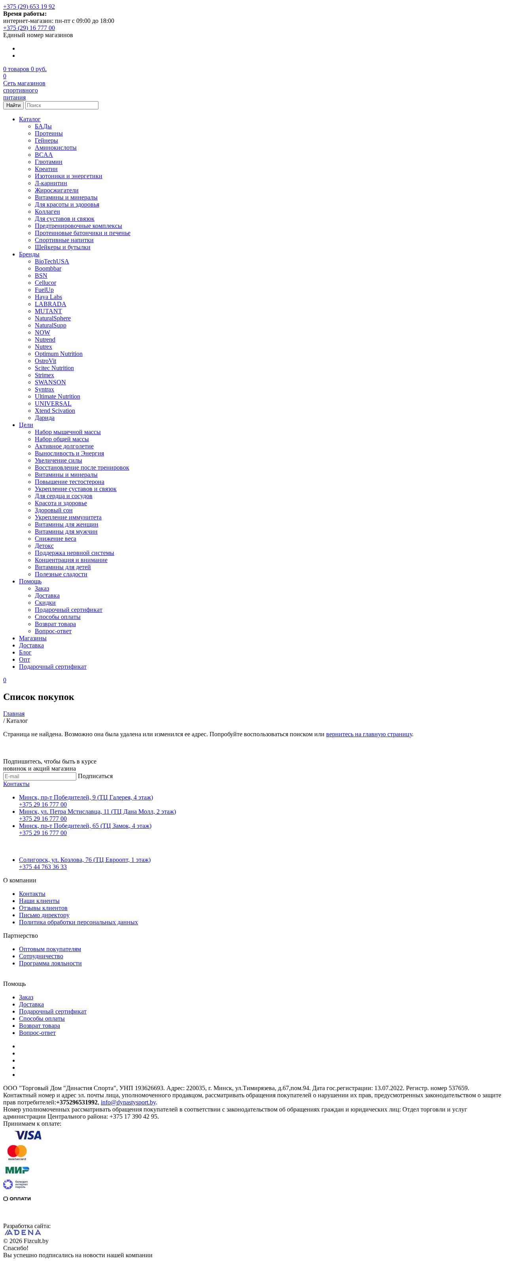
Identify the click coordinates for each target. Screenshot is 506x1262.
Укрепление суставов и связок (76, 488)
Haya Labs (48, 296)
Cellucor (45, 282)
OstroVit (45, 360)
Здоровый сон (54, 510)
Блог (25, 652)
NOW (42, 332)
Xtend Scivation (55, 410)
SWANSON (50, 382)
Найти (13, 105)
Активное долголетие (64, 446)
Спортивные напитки (64, 240)
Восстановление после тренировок (82, 467)
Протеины (49, 133)
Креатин (46, 169)
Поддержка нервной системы (74, 552)
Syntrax (44, 389)
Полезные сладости (61, 574)
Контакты (16, 784)
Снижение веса (55, 538)
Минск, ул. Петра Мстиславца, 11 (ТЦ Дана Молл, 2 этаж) (97, 811)
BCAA (44, 154)
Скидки (45, 602)
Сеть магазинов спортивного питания (24, 90)
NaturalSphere (53, 318)
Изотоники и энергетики (68, 176)
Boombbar (48, 268)
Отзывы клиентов (43, 908)
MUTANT (48, 311)
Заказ (42, 588)
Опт (24, 659)
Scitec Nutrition (54, 368)
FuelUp (44, 289)
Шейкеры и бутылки (63, 247)
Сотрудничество (41, 956)
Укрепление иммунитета (68, 517)
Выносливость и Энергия (69, 453)
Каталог (30, 119)
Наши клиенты (39, 900)
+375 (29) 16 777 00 (29, 27)
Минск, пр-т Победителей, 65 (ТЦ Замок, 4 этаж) (85, 825)
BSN (41, 275)
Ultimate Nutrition (57, 396)
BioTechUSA (52, 261)
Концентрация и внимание (71, 560)
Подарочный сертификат (68, 609)
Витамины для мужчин (66, 531)
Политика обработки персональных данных (78, 922)
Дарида (45, 417)
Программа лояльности (50, 963)
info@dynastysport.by (128, 1102)
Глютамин (48, 161)
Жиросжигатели (57, 190)
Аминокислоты (56, 147)
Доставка (47, 595)
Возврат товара (55, 624)
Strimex (44, 375)
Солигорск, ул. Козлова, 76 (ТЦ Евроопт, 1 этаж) (85, 859)
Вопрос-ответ (53, 631)
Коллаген (47, 211)
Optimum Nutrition (59, 353)
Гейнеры (46, 140)
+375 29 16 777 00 (43, 804)
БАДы (43, 126)
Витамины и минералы (66, 197)
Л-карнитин (51, 183)
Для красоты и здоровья (67, 204)
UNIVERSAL (53, 403)
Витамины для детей (63, 567)
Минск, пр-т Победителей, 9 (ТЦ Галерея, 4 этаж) (86, 797)
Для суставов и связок (64, 218)
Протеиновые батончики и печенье (82, 232)
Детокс (44, 545)
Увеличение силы (58, 460)
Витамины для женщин (66, 524)
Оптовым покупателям (50, 949)
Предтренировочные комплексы (78, 225)
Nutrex (43, 346)
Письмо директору (44, 915)
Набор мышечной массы (68, 432)
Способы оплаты (58, 616)
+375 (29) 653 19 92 (29, 6)
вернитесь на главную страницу (369, 734)
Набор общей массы (62, 439)
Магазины (33, 638)
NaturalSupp (50, 325)
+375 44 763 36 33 (43, 866)
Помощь (30, 581)
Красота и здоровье (61, 503)
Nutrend (45, 339)
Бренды (29, 254)
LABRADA (50, 304)
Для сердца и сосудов (64, 496)
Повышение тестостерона (69, 481)
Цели (26, 424)
